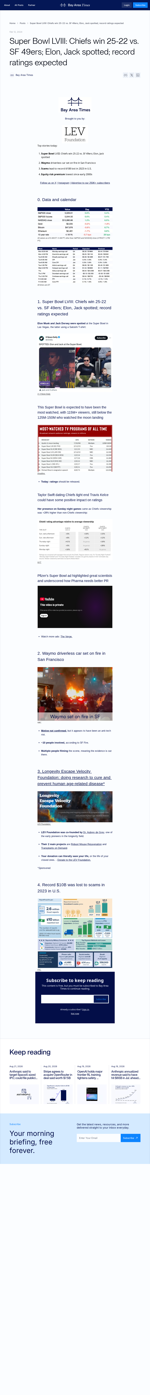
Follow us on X (48, 183)
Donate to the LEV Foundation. (74, 860)
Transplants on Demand (54, 848)
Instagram (63, 183)
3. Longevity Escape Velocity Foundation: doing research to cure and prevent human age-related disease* (75, 777)
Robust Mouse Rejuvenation (86, 844)
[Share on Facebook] (125, 75)
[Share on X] (131, 75)
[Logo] (75, 5)
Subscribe (101, 999)
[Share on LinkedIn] (137, 75)
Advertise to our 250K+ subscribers (90, 183)
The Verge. (66, 636)
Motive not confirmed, (54, 730)
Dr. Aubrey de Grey (93, 832)
